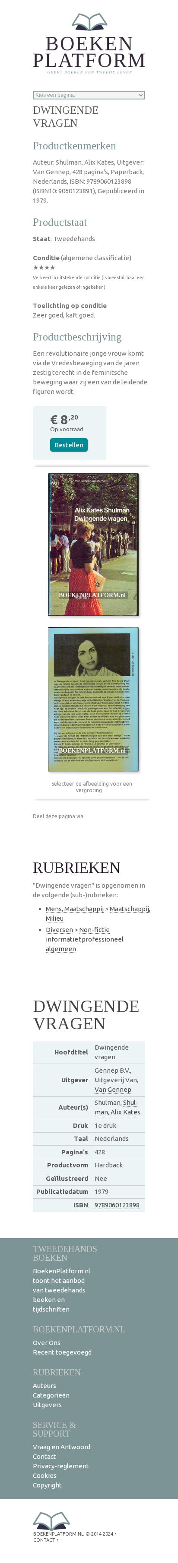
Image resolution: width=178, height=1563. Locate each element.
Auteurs (44, 1385)
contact (44, 1540)
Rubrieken (57, 1372)
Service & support (54, 1429)
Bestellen (68, 445)
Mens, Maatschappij (75, 908)
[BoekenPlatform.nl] (89, 40)
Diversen (59, 929)
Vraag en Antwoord (61, 1447)
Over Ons (46, 1342)
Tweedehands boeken (65, 1253)
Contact (44, 1456)
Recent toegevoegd (62, 1352)
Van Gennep (113, 1089)
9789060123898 (117, 1205)
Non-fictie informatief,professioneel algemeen (85, 939)
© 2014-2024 (99, 1534)
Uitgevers (47, 1404)
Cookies (45, 1475)
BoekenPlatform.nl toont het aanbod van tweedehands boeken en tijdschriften (61, 1290)
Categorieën (51, 1395)
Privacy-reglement (61, 1466)
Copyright (47, 1485)
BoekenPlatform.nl (79, 1329)
